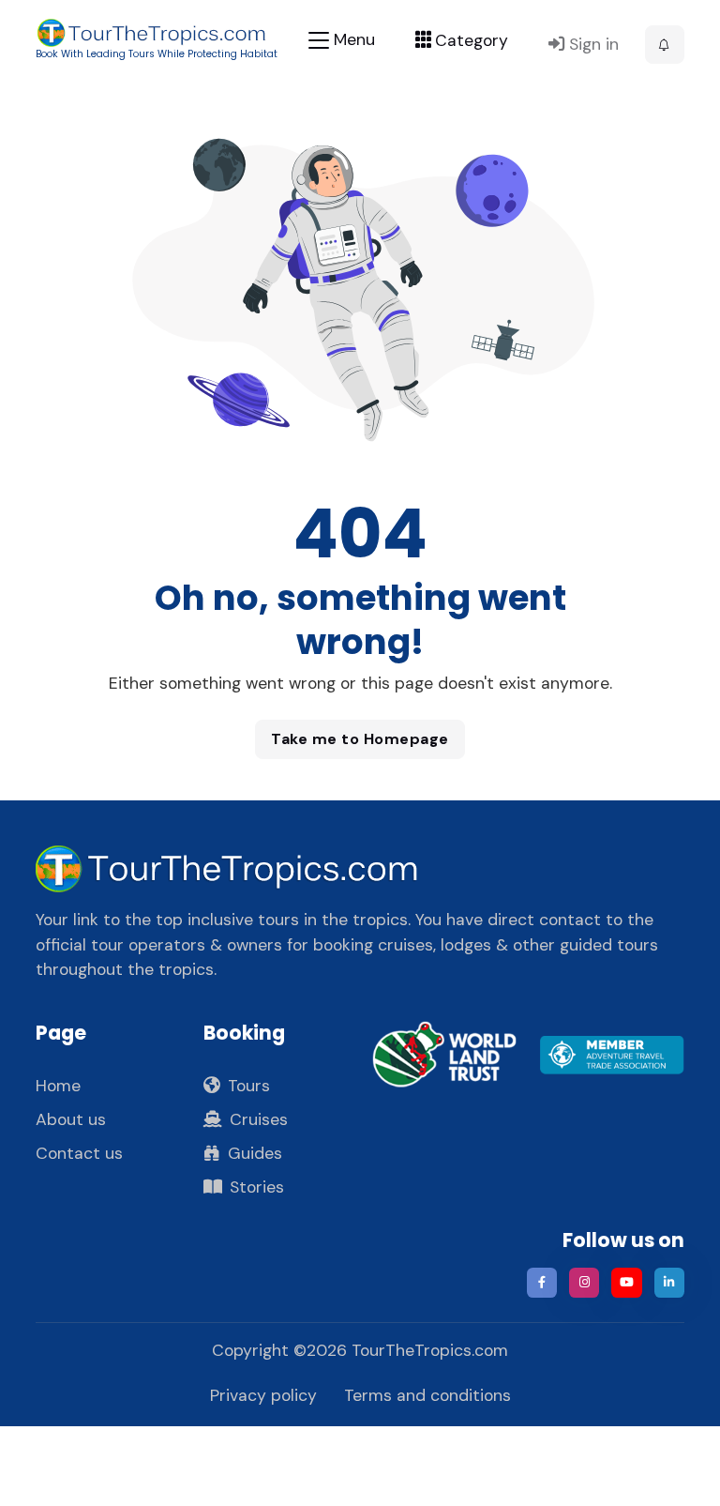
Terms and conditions (427, 1395)
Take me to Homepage (360, 739)
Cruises (259, 1119)
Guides (255, 1153)
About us (71, 1119)
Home (58, 1085)
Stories (257, 1187)
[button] (664, 45)
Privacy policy (263, 1395)
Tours (249, 1085)
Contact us (79, 1153)
